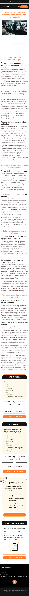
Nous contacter (6, 570)
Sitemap (4, 572)
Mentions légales (6, 567)
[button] (18, 6)
